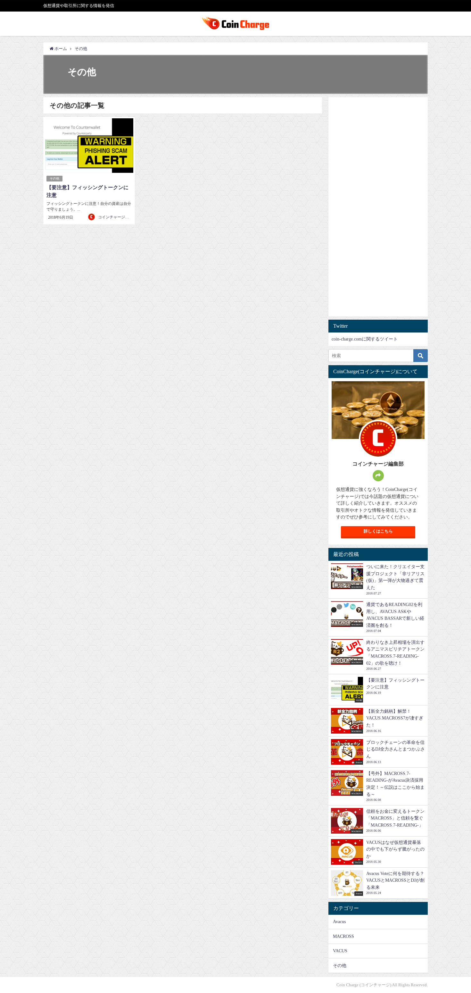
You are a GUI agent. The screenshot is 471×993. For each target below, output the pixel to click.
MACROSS (343, 936)
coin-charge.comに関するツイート (365, 338)
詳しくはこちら (378, 531)
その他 (54, 178)
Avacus (339, 921)
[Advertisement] (378, 210)
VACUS (340, 950)
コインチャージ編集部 (117, 217)
